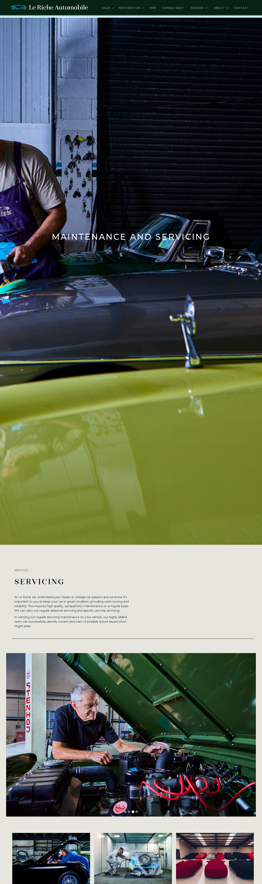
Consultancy (173, 7)
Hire (152, 7)
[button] (108, 8)
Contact (241, 7)
